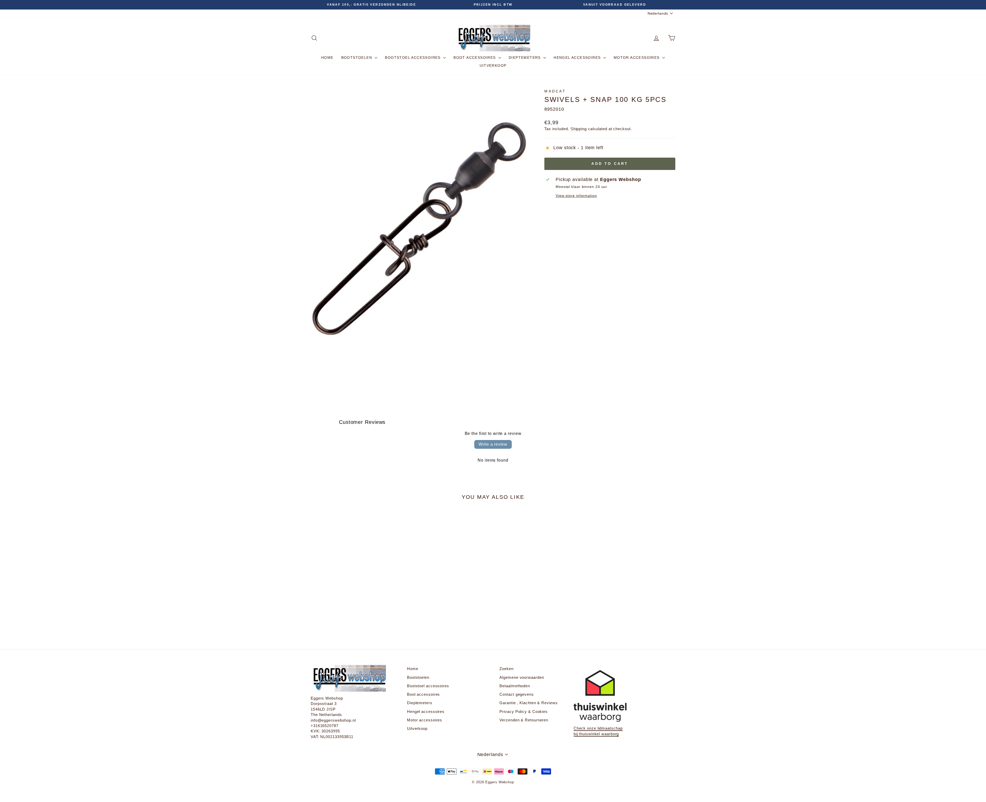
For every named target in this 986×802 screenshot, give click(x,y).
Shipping (579, 129)
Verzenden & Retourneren (523, 720)
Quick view (354, 594)
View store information (576, 196)
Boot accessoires (475, 57)
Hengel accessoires (578, 57)
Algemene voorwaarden (521, 677)
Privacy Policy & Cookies (523, 711)
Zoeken (506, 668)
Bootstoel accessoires (413, 57)
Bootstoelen (357, 57)
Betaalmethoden (514, 686)
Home (327, 57)
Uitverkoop (493, 65)
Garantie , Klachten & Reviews (528, 703)
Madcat (555, 91)
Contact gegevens (516, 694)
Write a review (493, 444)
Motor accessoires (637, 57)
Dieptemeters (525, 57)
